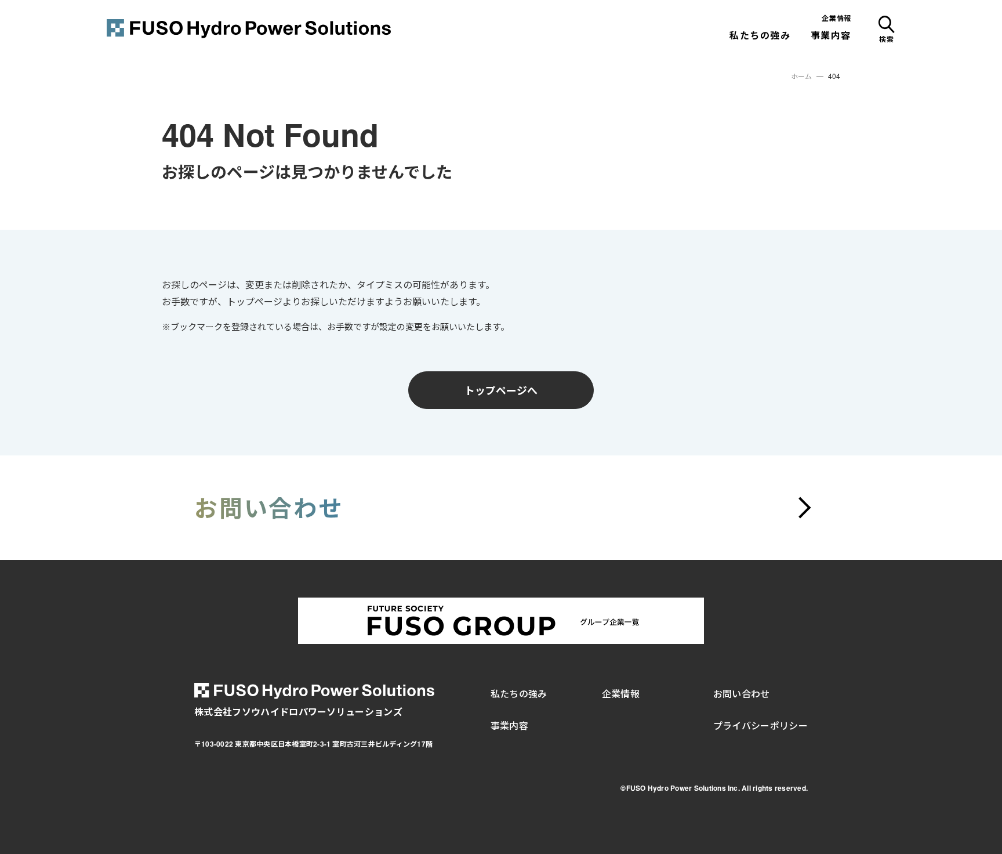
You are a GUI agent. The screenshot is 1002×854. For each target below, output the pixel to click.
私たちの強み (760, 35)
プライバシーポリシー (760, 725)
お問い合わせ (741, 693)
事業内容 (831, 35)
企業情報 (836, 18)
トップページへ (501, 389)
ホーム (801, 76)
